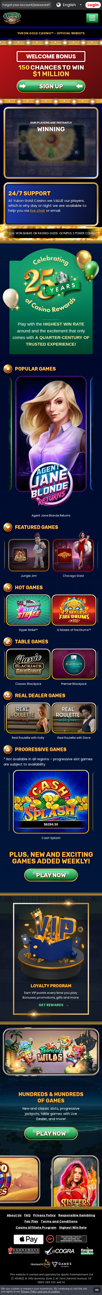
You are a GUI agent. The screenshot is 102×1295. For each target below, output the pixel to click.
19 (49, 1239)
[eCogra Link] (60, 1251)
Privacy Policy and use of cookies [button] (40, 1291)
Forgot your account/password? (26, 5)
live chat (37, 210)
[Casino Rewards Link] (87, 1251)
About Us (14, 1215)
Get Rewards (51, 1005)
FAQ (27, 1215)
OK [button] (97, 1290)
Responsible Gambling (76, 1215)
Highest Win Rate (73, 1227)
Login (93, 5)
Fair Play (31, 1221)
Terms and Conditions (59, 1221)
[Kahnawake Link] (24, 1251)
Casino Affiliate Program (36, 1227)
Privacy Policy (44, 1215)
